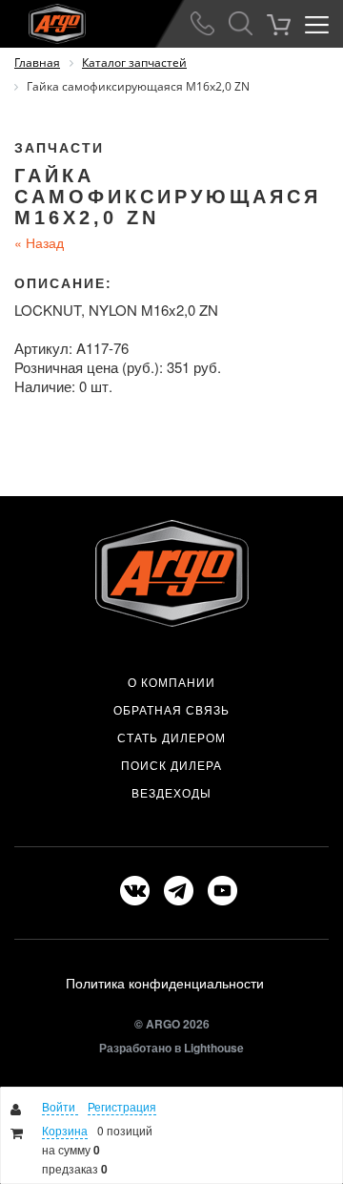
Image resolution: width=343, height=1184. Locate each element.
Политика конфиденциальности (165, 982)
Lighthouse (214, 1047)
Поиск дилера (171, 765)
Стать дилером (171, 737)
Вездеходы (171, 792)
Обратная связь (171, 709)
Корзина (65, 1130)
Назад (39, 242)
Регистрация (122, 1106)
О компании (171, 682)
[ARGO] (43, 20)
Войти (60, 1106)
